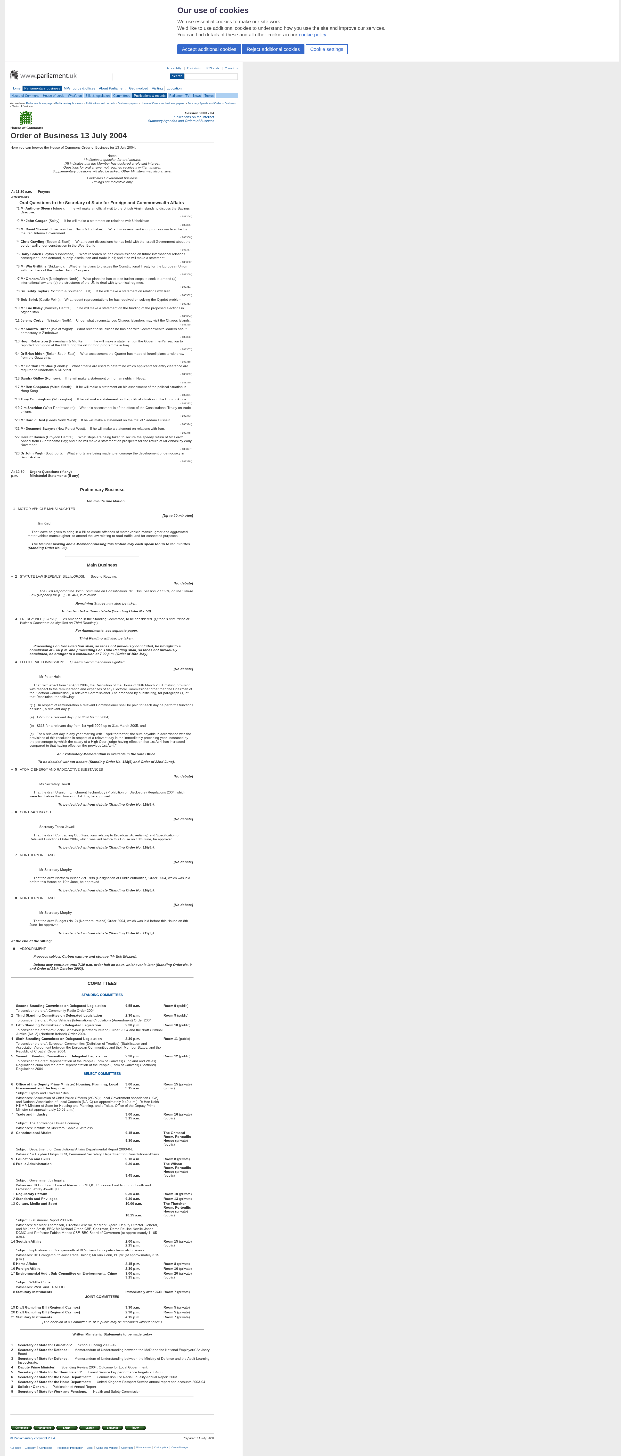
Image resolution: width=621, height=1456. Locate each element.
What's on (75, 95)
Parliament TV (179, 95)
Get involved (138, 88)
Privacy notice (143, 1447)
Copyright (127, 1447)
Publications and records (100, 103)
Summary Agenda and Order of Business (212, 103)
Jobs (90, 1447)
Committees (121, 95)
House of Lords (53, 95)
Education (174, 88)
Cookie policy (161, 1447)
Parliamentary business (42, 88)
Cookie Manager (180, 1447)
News (197, 95)
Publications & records (150, 95)
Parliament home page (39, 103)
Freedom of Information (69, 1447)
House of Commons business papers (163, 103)
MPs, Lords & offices (79, 88)
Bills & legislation (97, 95)
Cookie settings (326, 49)
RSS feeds (212, 68)
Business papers (128, 103)
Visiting (157, 88)
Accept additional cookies (209, 49)
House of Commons (25, 95)
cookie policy (312, 34)
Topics (209, 95)
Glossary (30, 1447)
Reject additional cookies (273, 49)
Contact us (231, 68)
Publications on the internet (193, 117)
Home (16, 88)
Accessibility (174, 68)
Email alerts (194, 68)
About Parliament (112, 88)
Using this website (107, 1447)
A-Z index (15, 1447)
